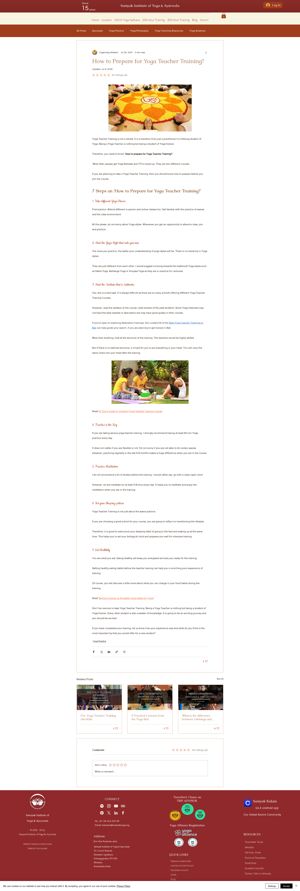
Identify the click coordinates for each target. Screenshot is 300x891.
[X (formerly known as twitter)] (109, 813)
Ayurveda (97, 30)
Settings (272, 886)
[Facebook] (123, 813)
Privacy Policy (123, 886)
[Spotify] (102, 806)
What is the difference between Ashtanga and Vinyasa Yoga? (197, 717)
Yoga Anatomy (197, 30)
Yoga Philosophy (139, 30)
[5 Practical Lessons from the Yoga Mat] (150, 697)
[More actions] (206, 52)
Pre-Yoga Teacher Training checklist (98, 717)
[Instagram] (109, 806)
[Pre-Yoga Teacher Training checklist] (99, 697)
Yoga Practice (116, 30)
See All (220, 679)
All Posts (81, 30)
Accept (286, 886)
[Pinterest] (102, 813)
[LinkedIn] (116, 813)
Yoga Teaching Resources (169, 30)
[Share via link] (116, 651)
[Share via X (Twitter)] (101, 651)
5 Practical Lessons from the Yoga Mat (147, 717)
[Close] (296, 885)
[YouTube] (116, 806)
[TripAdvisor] (123, 806)
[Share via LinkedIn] (109, 651)
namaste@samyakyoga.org (115, 825)
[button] (106, 18)
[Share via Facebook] (93, 651)
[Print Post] (124, 651)
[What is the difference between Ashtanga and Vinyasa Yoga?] (200, 697)
